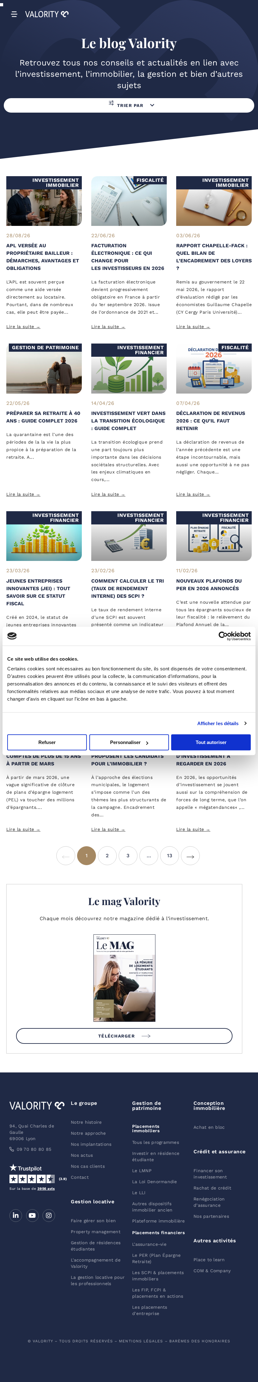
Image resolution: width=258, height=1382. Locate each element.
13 (173, 852)
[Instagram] (48, 1215)
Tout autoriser (211, 742)
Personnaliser (125, 742)
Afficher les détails (218, 723)
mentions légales (141, 1341)
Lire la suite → (23, 326)
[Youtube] (32, 1215)
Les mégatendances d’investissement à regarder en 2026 (204, 756)
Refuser (47, 742)
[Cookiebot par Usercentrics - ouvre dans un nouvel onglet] (223, 636)
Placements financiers (158, 1232)
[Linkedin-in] (15, 1215)
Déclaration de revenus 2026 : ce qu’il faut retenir (210, 420)
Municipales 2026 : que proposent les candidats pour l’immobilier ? (127, 756)
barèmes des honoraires (200, 1341)
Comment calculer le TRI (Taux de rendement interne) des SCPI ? (127, 588)
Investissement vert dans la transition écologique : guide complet (128, 420)
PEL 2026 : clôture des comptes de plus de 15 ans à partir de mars (43, 756)
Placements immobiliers (146, 1128)
